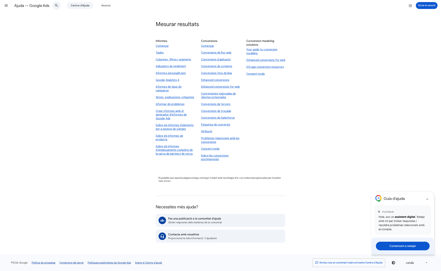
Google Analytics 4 (167, 80)
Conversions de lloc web (216, 52)
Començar (162, 46)
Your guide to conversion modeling (261, 51)
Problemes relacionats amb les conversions (220, 140)
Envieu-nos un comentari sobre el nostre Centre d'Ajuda (350, 262)
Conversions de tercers (215, 104)
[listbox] (416, 262)
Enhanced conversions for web (220, 87)
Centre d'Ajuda (80, 5)
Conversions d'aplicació (216, 59)
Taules (160, 52)
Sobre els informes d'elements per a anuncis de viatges (175, 127)
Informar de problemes (170, 104)
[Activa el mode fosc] (393, 263)
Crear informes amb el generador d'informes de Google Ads (171, 114)
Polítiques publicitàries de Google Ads (109, 262)
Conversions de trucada (216, 111)
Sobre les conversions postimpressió (215, 157)
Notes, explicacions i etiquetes (175, 97)
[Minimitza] (427, 198)
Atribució (206, 131)
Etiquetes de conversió (215, 124)
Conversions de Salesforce (218, 118)
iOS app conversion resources (265, 67)
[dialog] (402, 223)
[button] (6, 5)
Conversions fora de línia (216, 73)
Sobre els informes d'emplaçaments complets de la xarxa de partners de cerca (174, 150)
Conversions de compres (216, 66)
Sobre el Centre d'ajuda (148, 262)
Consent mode (210, 149)
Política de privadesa (43, 262)
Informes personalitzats (171, 73)
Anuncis (106, 5)
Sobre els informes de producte (169, 137)
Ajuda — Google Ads (31, 5)
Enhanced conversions (215, 80)
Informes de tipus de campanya (169, 88)
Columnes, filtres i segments (173, 59)
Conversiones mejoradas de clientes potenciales (218, 95)
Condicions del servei (71, 262)
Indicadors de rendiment (171, 66)
